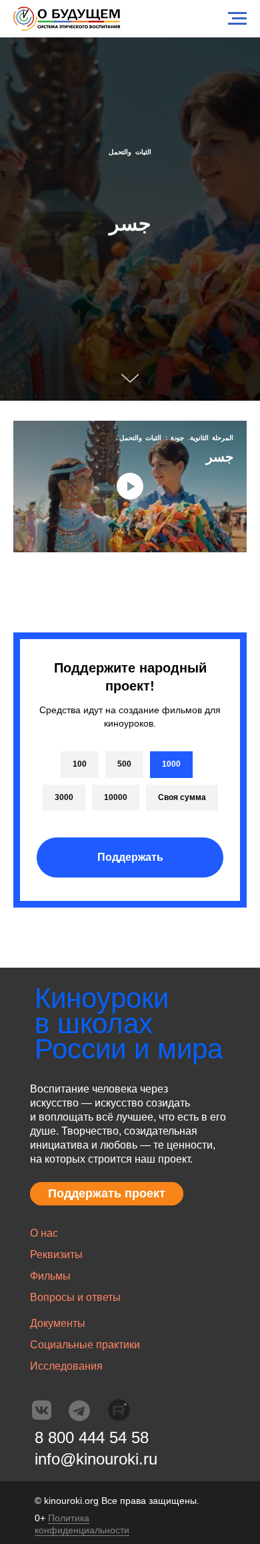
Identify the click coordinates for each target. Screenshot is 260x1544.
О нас (44, 1233)
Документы (57, 1323)
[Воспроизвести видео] (130, 486)
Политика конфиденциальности (82, 1524)
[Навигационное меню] (237, 18)
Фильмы (50, 1276)
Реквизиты (56, 1254)
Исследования (66, 1366)
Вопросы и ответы (75, 1297)
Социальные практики (85, 1344)
